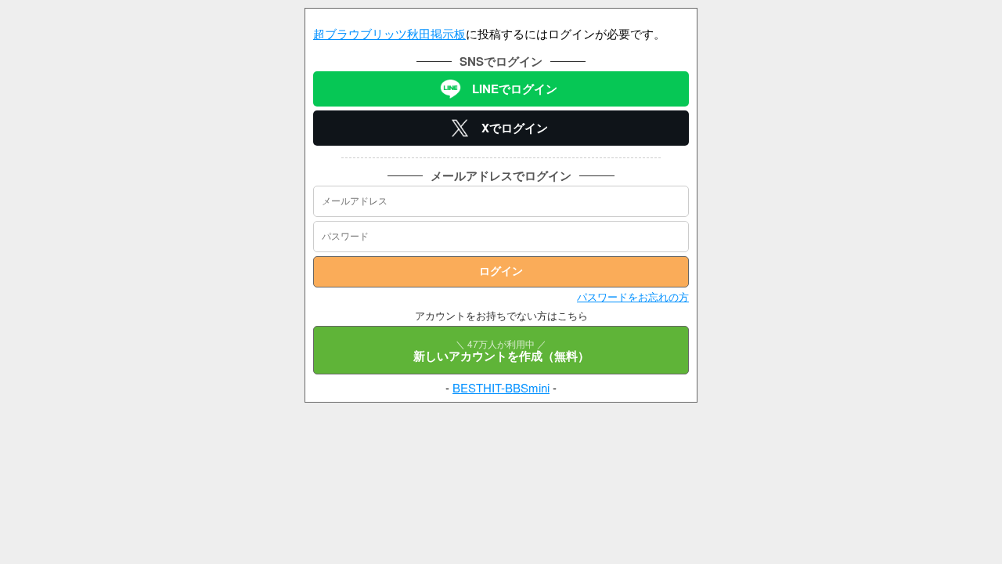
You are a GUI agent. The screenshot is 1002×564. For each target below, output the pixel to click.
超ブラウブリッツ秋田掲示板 (389, 33)
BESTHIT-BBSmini (501, 387)
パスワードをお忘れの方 (633, 296)
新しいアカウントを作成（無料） (501, 350)
